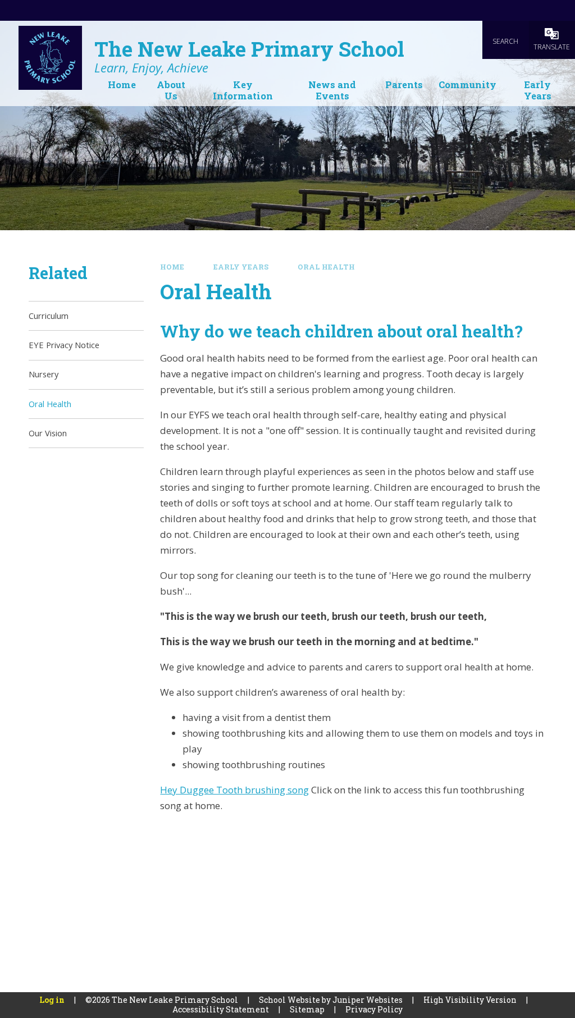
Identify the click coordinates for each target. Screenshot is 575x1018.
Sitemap (307, 1009)
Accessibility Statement (220, 1009)
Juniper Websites (367, 999)
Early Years (240, 266)
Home (172, 266)
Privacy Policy (374, 1009)
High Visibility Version (470, 999)
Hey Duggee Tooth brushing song (234, 789)
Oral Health (326, 266)
